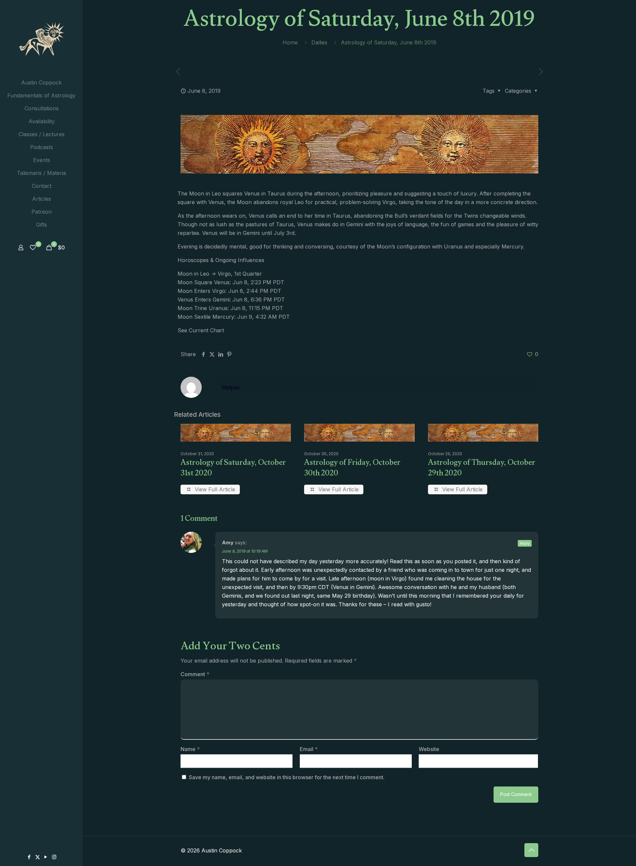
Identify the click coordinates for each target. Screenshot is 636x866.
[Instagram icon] (54, 857)
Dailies (319, 42)
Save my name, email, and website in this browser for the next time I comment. (287, 777)
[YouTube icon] (45, 857)
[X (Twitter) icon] (37, 857)
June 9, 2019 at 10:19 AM (245, 551)
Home (290, 42)
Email (309, 749)
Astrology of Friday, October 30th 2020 (352, 469)
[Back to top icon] (531, 850)
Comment (195, 674)
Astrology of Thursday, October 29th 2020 (481, 469)
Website (429, 749)
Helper (231, 387)
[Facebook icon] (29, 857)
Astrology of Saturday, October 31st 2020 (233, 469)
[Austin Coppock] (41, 38)
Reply (525, 543)
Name (190, 749)
